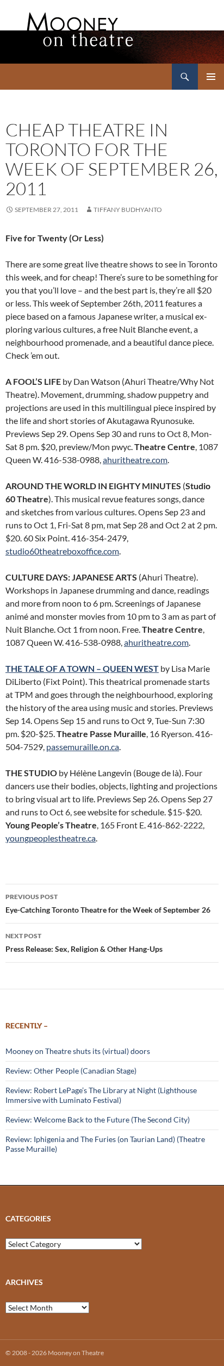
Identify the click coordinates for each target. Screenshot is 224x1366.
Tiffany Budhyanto (128, 209)
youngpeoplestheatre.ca (50, 838)
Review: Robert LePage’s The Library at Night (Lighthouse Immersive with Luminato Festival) (101, 1095)
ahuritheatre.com (135, 459)
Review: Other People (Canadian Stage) (70, 1070)
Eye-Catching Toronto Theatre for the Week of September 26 (107, 903)
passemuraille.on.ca (82, 746)
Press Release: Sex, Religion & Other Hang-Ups (84, 942)
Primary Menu (211, 77)
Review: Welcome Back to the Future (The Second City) (97, 1119)
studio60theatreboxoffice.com (62, 551)
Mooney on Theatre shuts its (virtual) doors (77, 1051)
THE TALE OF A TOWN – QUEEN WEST (82, 668)
